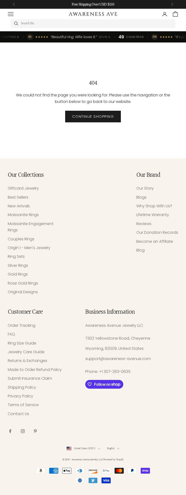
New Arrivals (19, 206)
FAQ (11, 334)
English (111, 448)
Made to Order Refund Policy (35, 369)
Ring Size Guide (22, 343)
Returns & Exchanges (27, 360)
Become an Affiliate (154, 241)
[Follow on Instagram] (22, 431)
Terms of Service (23, 405)
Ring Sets (16, 256)
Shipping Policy (22, 387)
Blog (140, 250)
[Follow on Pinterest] (35, 431)
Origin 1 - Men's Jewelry (29, 248)
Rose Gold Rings (23, 283)
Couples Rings (21, 239)
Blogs (141, 197)
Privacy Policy (20, 396)
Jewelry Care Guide (26, 352)
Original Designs (23, 292)
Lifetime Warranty (152, 215)
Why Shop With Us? (154, 206)
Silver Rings (18, 265)
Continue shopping (93, 116)
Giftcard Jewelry (23, 188)
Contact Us (18, 414)
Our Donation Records (157, 232)
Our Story (145, 188)
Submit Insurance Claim (30, 378)
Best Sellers (18, 197)
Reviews (143, 224)
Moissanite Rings (23, 215)
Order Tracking (21, 325)
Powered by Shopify (113, 460)
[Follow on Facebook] (10, 431)
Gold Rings (18, 274)
